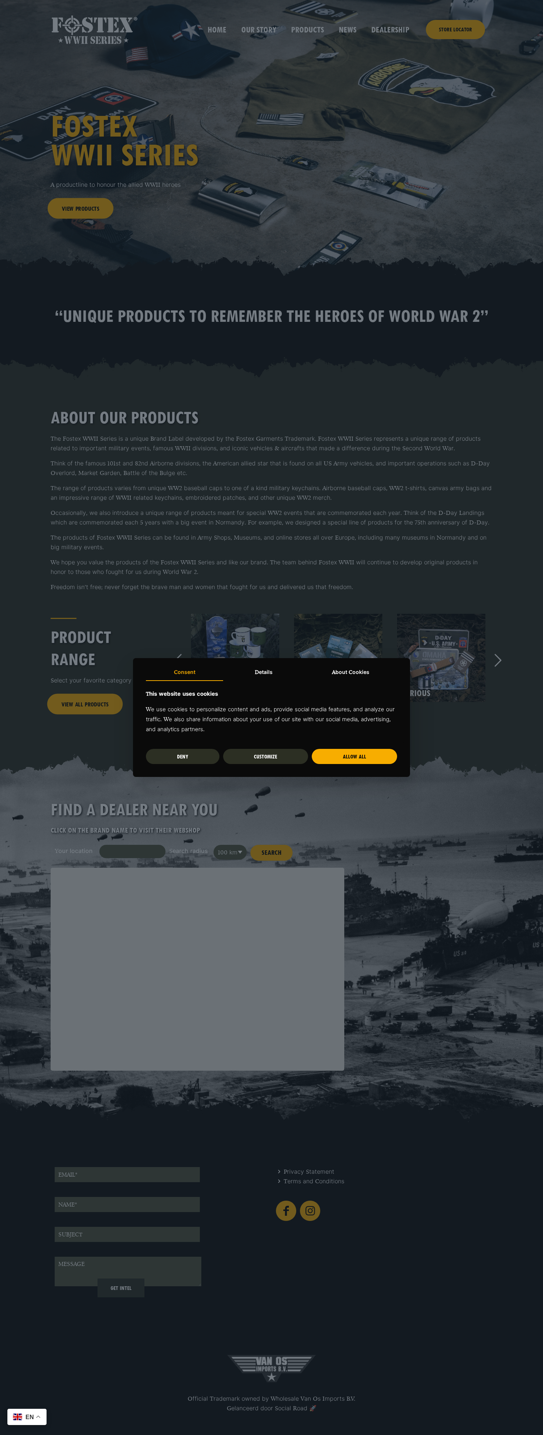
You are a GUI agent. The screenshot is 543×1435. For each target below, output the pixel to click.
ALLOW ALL (354, 756)
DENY (182, 756)
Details (264, 672)
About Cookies (350, 672)
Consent (184, 672)
